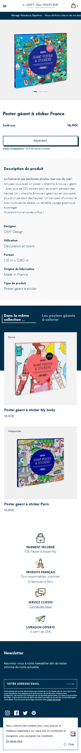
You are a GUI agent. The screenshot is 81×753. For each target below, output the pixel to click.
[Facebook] (16, 714)
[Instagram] (7, 714)
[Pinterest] (33, 714)
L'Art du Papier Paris (40, 6)
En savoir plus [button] (14, 741)
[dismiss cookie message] (73, 734)
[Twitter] (25, 714)
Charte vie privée (54, 700)
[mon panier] (73, 5)
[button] (35, 91)
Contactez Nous (40, 606)
